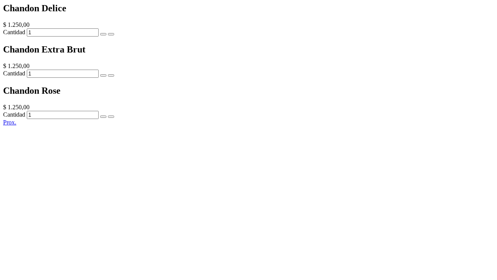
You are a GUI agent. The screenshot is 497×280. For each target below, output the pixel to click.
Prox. (9, 122)
